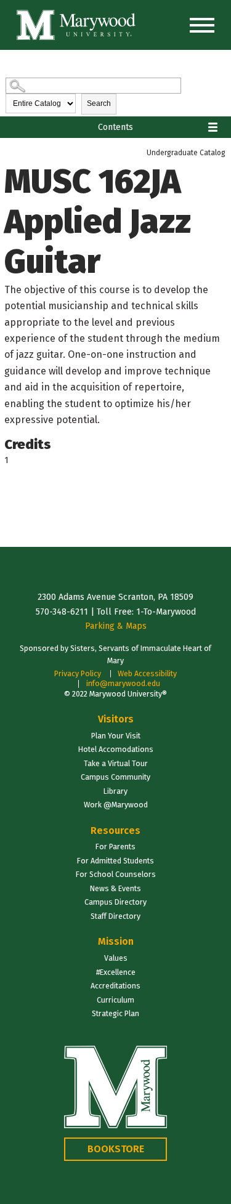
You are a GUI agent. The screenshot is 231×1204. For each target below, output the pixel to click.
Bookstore (115, 1149)
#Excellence (116, 972)
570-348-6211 (62, 612)
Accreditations (115, 985)
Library (115, 791)
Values (116, 958)
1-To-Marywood (166, 612)
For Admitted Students (115, 860)
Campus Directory (115, 902)
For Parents (115, 846)
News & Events (115, 888)
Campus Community (115, 777)
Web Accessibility (147, 673)
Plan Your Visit (115, 735)
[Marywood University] (76, 25)
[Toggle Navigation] (202, 25)
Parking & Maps (116, 626)
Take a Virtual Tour (116, 763)
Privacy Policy (77, 673)
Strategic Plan (115, 1013)
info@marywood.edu (123, 683)
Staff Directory (115, 916)
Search (99, 103)
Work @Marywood (116, 804)
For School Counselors (116, 874)
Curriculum (115, 999)
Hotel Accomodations (115, 749)
